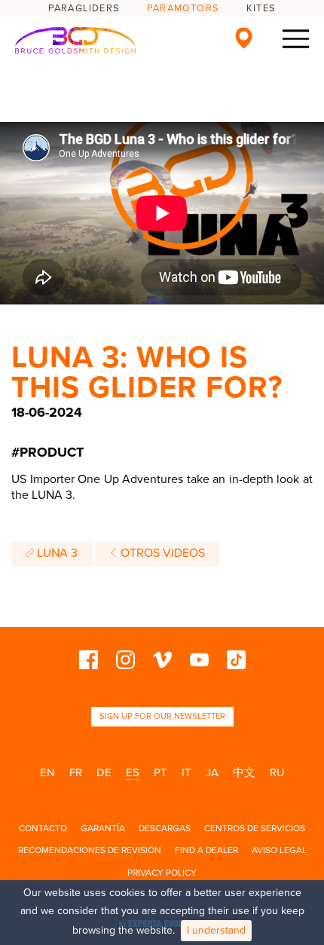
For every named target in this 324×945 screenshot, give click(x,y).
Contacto (43, 828)
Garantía (103, 828)
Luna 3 (56, 553)
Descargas (165, 828)
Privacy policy (162, 872)
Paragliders (84, 8)
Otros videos (161, 553)
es (132, 772)
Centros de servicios (254, 828)
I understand (216, 930)
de (104, 772)
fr (75, 772)
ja (212, 772)
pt (160, 772)
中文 (244, 772)
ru (277, 772)
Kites (261, 8)
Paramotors (183, 8)
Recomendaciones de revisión (89, 850)
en (47, 772)
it (186, 772)
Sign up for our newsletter (162, 716)
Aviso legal (279, 850)
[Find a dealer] (243, 37)
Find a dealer (206, 850)
